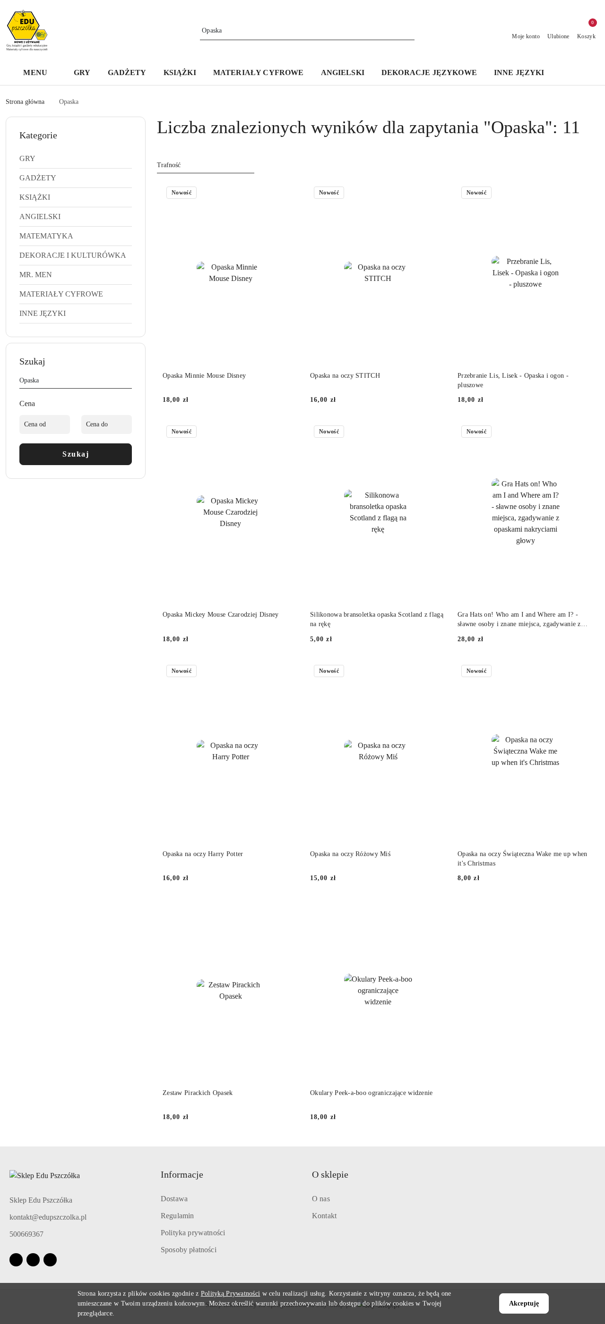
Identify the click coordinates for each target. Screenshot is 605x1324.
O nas (321, 1199)
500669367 (26, 1234)
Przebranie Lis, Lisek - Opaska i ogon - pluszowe (513, 380)
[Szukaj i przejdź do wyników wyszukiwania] (409, 31)
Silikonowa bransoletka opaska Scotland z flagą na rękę (376, 619)
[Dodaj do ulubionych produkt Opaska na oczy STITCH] (435, 194)
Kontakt (324, 1216)
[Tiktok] (50, 1259)
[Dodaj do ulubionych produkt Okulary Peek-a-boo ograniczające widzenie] (435, 911)
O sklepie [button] (330, 1174)
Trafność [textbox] (169, 165)
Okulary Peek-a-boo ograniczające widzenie (371, 1092)
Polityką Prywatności (230, 1293)
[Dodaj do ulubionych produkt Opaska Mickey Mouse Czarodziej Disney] (288, 432)
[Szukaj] (128, 382)
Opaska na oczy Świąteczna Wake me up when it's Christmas (522, 858)
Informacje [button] (182, 1174)
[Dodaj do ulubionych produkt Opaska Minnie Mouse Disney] (288, 194)
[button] (39, 73)
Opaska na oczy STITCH (345, 375)
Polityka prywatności (193, 1233)
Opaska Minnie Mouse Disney (204, 375)
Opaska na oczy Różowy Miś (350, 853)
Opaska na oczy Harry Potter (203, 853)
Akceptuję (524, 1303)
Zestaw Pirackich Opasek (198, 1092)
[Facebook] (16, 1259)
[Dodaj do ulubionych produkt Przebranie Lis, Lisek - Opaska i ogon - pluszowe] (583, 194)
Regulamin (177, 1216)
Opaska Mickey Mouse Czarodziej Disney (220, 614)
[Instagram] (33, 1259)
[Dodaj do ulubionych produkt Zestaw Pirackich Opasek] (288, 911)
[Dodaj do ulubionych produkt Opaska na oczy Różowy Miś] (435, 672)
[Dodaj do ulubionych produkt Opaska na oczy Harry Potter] (288, 672)
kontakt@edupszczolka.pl (47, 1217)
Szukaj (75, 454)
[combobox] (205, 165)
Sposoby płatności (188, 1250)
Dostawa (174, 1199)
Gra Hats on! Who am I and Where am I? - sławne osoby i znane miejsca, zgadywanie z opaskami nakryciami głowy (519, 620)
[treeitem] (75, 158)
